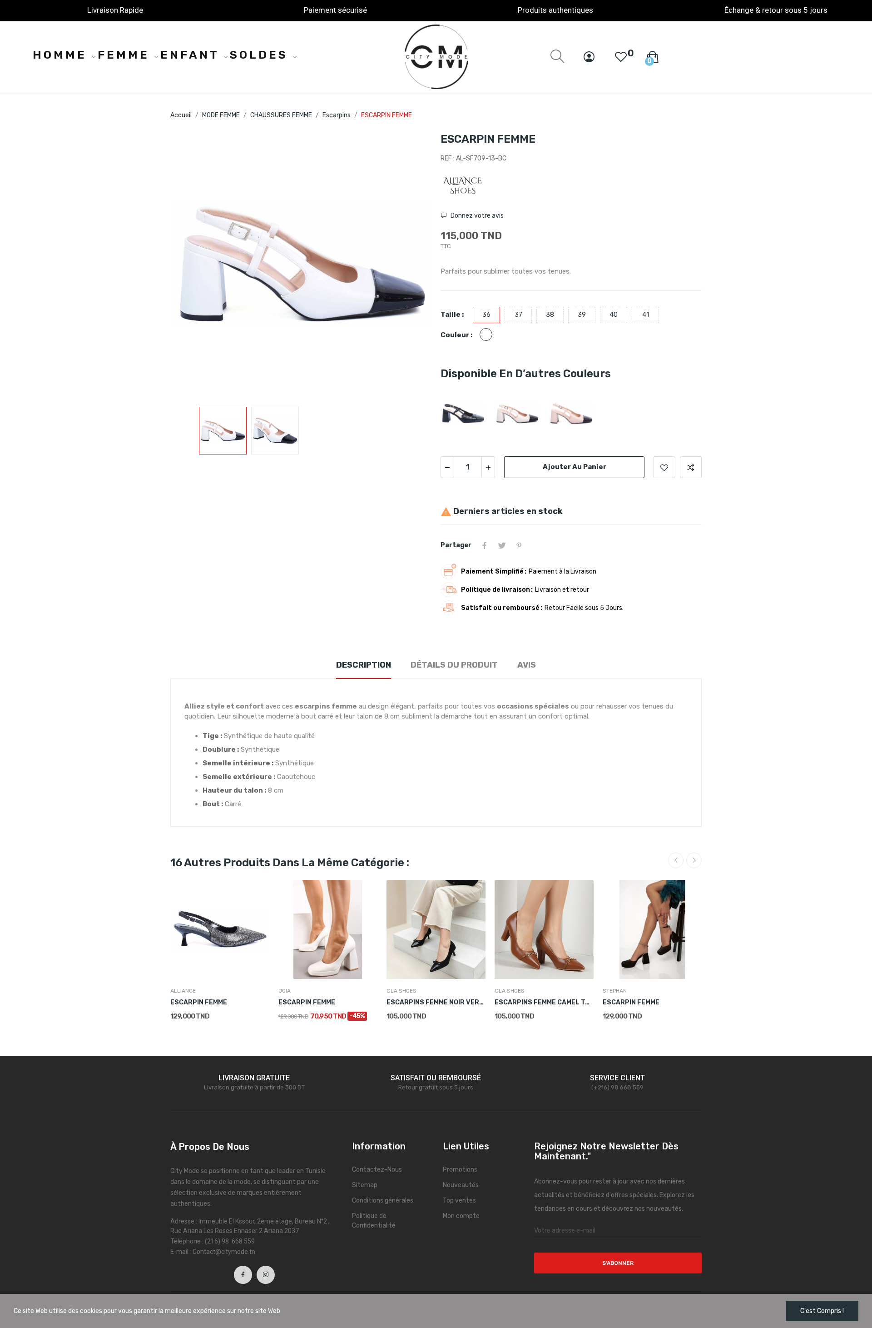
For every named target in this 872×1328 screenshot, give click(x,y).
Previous (191, 265)
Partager (484, 545)
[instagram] (266, 1275)
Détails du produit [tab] (454, 665)
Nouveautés (461, 1185)
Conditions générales (382, 1200)
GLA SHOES (401, 991)
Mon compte (461, 1216)
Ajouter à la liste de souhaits (664, 467)
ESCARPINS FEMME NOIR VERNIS (436, 1002)
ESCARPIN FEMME (198, 1002)
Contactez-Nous (377, 1169)
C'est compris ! (822, 1311)
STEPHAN (615, 991)
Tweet (501, 545)
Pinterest (519, 545)
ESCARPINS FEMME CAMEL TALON (544, 1002)
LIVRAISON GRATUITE (254, 1077)
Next (410, 265)
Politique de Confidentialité (374, 1220)
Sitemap (364, 1185)
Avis (526, 665)
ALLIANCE (183, 991)
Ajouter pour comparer (691, 467)
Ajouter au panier (574, 467)
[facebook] (243, 1275)
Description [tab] (363, 665)
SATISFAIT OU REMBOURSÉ (436, 1077)
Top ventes (459, 1200)
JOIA (284, 991)
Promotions (460, 1169)
